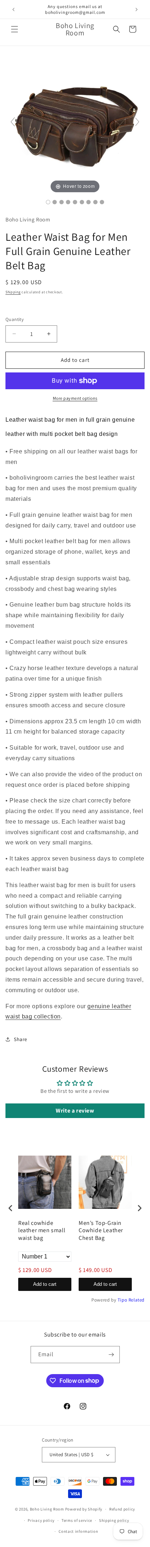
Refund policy (122, 1509)
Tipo (122, 1300)
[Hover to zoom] (75, 124)
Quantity (14, 319)
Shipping (13, 292)
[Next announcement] (137, 9)
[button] (15, 29)
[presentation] (10, 1208)
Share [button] (20, 1039)
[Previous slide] (12, 122)
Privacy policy (41, 1520)
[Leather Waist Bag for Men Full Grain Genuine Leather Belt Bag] (48, 202)
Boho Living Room (47, 1509)
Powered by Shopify (84, 1509)
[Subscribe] (111, 1354)
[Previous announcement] (13, 9)
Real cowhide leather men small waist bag (41, 1230)
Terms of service (77, 1520)
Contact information (78, 1531)
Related (137, 1300)
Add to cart (44, 1284)
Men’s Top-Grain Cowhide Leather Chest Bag (101, 1230)
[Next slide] (137, 122)
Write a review (75, 1110)
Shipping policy (114, 1520)
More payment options (75, 398)
